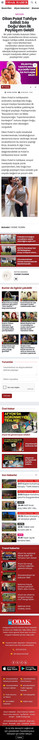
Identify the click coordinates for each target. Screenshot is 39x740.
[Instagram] (21, 662)
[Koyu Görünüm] (36, 2)
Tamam (19, 737)
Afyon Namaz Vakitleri (26, 712)
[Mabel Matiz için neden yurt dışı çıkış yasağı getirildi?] (10, 339)
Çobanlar (25, 723)
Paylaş (6, 87)
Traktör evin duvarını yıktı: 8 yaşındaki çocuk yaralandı (25, 528)
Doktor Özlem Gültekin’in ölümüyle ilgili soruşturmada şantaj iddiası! (8, 327)
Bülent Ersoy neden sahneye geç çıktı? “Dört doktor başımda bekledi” (10, 305)
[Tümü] (36, 475)
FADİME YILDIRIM (12, 92)
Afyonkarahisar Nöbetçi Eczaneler (10, 680)
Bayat (5, 723)
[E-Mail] (16, 279)
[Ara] (32, 2)
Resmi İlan (6, 8)
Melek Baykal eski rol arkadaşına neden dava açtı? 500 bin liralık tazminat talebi (27, 327)
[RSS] (25, 662)
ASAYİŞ (20, 502)
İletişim (12, 717)
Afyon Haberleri (21, 8)
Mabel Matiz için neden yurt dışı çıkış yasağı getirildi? (8, 348)
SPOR (20, 535)
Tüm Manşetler (29, 694)
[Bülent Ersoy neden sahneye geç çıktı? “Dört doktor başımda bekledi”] (10, 296)
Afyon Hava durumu (11, 714)
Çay (18, 723)
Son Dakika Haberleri (8, 702)
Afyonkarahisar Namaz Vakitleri (10, 686)
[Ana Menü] (2, 2)
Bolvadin (12, 723)
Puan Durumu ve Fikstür (9, 695)
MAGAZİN (19, 14)
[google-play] (29, 669)
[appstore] (10, 669)
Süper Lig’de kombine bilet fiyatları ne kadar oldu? (26, 539)
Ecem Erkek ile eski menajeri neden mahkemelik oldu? (28, 304)
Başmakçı (31, 721)
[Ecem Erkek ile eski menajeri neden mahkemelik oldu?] (28, 296)
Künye (32, 714)
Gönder (6, 395)
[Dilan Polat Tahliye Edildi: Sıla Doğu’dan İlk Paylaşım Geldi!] (19, 72)
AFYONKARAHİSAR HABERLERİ (15, 721)
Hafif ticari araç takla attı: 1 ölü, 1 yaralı (27, 507)
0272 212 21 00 (21, 649)
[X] (17, 662)
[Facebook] (13, 662)
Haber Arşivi (27, 701)
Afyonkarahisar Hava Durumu (27, 680)
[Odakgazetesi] (16, 2)
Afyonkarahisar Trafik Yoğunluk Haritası (27, 687)
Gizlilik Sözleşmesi (23, 717)
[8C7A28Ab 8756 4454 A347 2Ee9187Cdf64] (19, 196)
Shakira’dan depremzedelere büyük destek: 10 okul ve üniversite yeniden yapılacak (28, 349)
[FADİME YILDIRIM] (7, 275)
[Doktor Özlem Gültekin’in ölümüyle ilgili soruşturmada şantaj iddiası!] (10, 316)
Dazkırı (32, 723)
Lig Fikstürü (24, 714)
